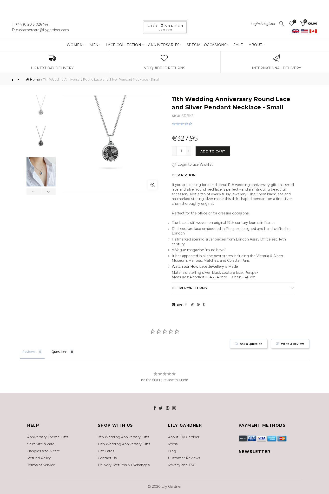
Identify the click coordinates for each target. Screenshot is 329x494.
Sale (238, 45)
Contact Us (107, 458)
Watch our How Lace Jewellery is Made (205, 266)
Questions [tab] (59, 351)
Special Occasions (207, 45)
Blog (172, 451)
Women (75, 45)
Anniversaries (164, 45)
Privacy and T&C (181, 465)
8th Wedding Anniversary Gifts (123, 437)
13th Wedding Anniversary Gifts (124, 444)
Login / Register (263, 24)
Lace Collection (123, 45)
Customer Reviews (184, 458)
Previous (33, 191)
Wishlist (294, 21)
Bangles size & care (43, 451)
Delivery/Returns (189, 288)
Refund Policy (39, 458)
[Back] (15, 79)
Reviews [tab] (28, 351)
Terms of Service (41, 465)
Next (48, 191)
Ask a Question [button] (251, 344)
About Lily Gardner (183, 437)
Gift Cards (106, 451)
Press (173, 444)
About (255, 45)
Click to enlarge (152, 185)
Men (94, 45)
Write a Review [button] (292, 344)
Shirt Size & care (40, 444)
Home (35, 79)
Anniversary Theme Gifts (47, 437)
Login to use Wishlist (195, 164)
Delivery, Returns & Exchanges (124, 465)
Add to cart (212, 151)
